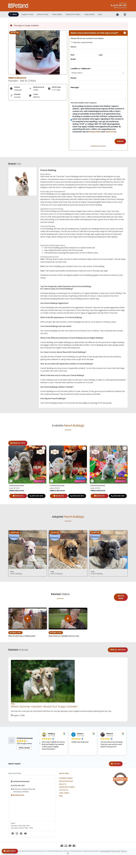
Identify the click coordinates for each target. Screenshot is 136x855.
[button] (126, 743)
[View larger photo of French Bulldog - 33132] (125, 448)
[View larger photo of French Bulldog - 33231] (84, 448)
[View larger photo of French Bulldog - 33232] (43, 448)
